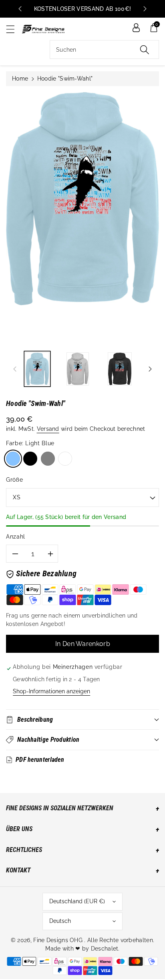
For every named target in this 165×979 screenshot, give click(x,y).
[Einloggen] (136, 27)
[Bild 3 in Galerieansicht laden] (120, 368)
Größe (14, 479)
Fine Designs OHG (57, 940)
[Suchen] (145, 49)
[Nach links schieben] (15, 368)
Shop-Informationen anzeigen (51, 691)
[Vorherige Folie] (20, 9)
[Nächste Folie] (145, 9)
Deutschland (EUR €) (77, 901)
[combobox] (104, 49)
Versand (48, 429)
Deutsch (60, 921)
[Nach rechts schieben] (150, 368)
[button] (14, 29)
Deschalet (105, 948)
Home (20, 78)
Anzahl (15, 536)
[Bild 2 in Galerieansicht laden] (78, 368)
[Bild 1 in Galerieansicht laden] (37, 368)
